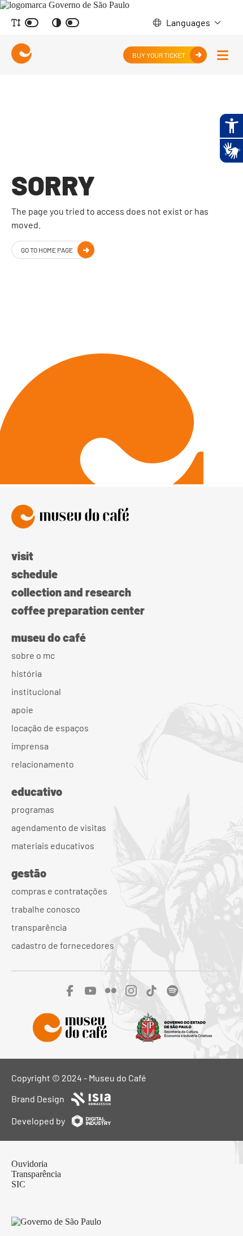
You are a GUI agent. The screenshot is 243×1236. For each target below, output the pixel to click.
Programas (32, 809)
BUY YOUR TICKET (158, 55)
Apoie (22, 709)
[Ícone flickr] (110, 993)
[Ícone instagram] (131, 993)
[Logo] (121, 518)
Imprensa (30, 745)
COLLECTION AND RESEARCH (71, 592)
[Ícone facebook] (70, 993)
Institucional (36, 691)
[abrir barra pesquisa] (223, 55)
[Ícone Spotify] (173, 993)
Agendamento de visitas (58, 827)
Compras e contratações (59, 890)
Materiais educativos (52, 845)
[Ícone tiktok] (152, 993)
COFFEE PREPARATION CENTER (78, 610)
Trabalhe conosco (45, 908)
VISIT (22, 555)
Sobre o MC (33, 655)
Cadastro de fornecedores (62, 945)
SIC (18, 1184)
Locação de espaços (50, 727)
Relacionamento (42, 763)
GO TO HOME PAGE (47, 250)
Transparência (39, 927)
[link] (64, 5)
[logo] (21, 54)
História (26, 673)
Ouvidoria (29, 1164)
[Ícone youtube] (90, 993)
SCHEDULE (34, 574)
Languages (188, 22)
